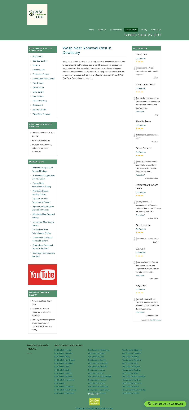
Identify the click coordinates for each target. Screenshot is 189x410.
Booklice (36, 65)
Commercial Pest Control (44, 78)
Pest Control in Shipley (96, 353)
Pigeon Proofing (40, 101)
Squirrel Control (39, 109)
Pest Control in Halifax (62, 350)
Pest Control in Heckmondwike (133, 376)
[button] (165, 404)
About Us (102, 30)
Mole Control (38, 92)
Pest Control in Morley (96, 370)
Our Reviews (116, 30)
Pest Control (38, 96)
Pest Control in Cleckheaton (64, 360)
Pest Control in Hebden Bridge (99, 376)
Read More (140, 111)
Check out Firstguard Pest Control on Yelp (94, 408)
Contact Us (156, 30)
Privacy (144, 30)
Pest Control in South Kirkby (98, 390)
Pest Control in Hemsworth (64, 380)
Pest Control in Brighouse (131, 350)
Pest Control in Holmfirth (97, 380)
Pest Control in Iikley (62, 357)
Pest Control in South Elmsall (65, 390)
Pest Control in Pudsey (130, 357)
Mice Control (38, 87)
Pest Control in (59, 383)
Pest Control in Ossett (96, 383)
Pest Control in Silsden (130, 386)
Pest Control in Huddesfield (98, 350)
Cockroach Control (41, 74)
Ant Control (37, 56)
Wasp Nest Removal (41, 114)
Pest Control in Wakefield (131, 360)
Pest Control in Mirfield (130, 393)
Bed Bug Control (40, 61)
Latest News (131, 30)
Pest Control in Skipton (63, 373)
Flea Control (38, 83)
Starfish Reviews (155, 320)
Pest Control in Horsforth (131, 380)
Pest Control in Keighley (63, 353)
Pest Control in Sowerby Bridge (134, 390)
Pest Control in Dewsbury (63, 386)
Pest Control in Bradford (131, 370)
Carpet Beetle (39, 70)
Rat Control (38, 105)
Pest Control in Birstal (130, 373)
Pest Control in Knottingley (98, 386)
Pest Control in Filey (95, 373)
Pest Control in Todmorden (64, 393)
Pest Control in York (61, 367)
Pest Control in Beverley (63, 376)
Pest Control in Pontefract (63, 363)
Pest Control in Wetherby (97, 367)
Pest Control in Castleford (98, 363)
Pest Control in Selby (130, 363)
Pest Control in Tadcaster (131, 353)
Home (91, 30)
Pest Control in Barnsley (97, 360)
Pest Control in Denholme (132, 383)
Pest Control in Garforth (131, 367)
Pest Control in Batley (62, 370)
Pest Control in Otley (96, 357)
